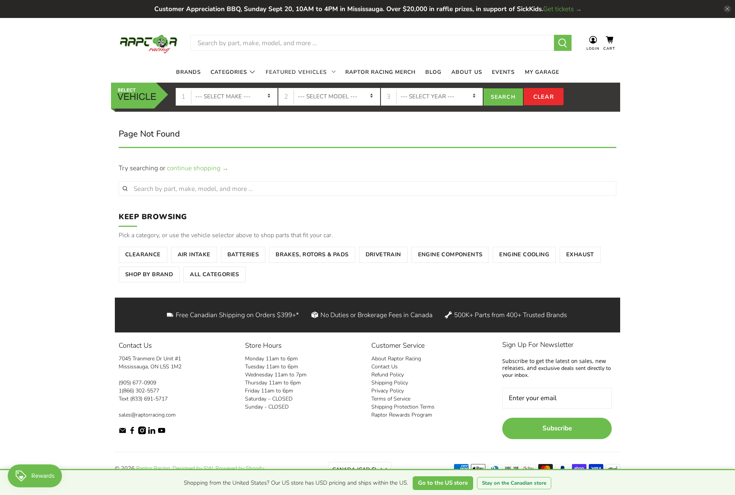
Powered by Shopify (240, 468)
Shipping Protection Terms (402, 406)
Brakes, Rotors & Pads (312, 254)
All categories (214, 274)
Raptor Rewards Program (401, 414)
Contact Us (384, 366)
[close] (727, 9)
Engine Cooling (524, 254)
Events (503, 71)
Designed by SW (193, 468)
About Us (466, 71)
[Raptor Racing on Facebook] (132, 432)
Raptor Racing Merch (380, 71)
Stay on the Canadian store (514, 483)
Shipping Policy (389, 382)
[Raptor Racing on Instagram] (142, 432)
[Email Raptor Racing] (122, 432)
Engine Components (450, 254)
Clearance (143, 254)
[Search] (563, 43)
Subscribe (557, 428)
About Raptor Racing (396, 358)
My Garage (542, 71)
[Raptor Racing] (148, 43)
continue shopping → (198, 168)
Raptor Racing (153, 468)
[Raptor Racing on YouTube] (161, 432)
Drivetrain (383, 254)
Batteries (243, 254)
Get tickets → (562, 9)
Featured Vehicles (296, 71)
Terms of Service (390, 398)
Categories (229, 71)
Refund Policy (387, 374)
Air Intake (194, 254)
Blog (433, 71)
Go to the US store (443, 483)
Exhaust (580, 254)
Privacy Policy (387, 390)
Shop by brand (149, 274)
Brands (188, 71)
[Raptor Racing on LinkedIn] (151, 432)
